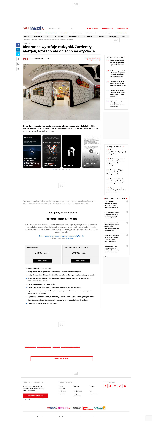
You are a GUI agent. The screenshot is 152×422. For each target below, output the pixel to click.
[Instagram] (115, 386)
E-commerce (59, 36)
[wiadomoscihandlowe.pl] (34, 28)
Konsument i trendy (42, 36)
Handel (26, 36)
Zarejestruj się (78, 391)
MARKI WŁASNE (77, 33)
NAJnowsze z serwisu (115, 57)
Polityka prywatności (77, 395)
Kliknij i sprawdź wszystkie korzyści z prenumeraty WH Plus (62, 236)
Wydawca (92, 386)
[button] (53, 169)
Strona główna (27, 39)
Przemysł (100, 36)
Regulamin (62, 394)
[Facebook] (18, 45)
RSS (90, 391)
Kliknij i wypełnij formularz (35, 395)
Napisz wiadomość (95, 60)
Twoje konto (62, 391)
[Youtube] (125, 386)
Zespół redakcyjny (62, 387)
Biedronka (34, 39)
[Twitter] (18, 54)
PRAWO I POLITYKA (91, 33)
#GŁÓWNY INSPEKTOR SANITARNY (70, 347)
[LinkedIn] (105, 386)
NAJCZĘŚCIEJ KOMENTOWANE (115, 198)
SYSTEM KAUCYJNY (106, 33)
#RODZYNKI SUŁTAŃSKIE (44, 347)
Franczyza (113, 36)
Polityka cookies (94, 394)
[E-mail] (18, 64)
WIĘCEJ (124, 36)
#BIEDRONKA (56, 347)
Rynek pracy (74, 36)
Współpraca (77, 386)
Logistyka (88, 36)
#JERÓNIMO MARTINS (30, 347)
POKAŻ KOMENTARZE (61, 358)
